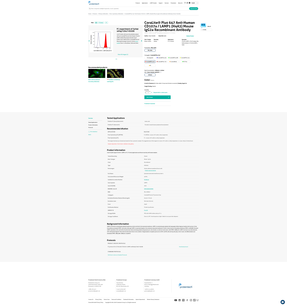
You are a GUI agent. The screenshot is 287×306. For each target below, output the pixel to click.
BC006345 (146, 179)
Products (95, 14)
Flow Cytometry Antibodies (116, 14)
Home (89, 14)
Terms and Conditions (116, 299)
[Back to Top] (278, 302)
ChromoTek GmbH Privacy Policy (95, 302)
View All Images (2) (123, 54)
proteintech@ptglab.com (94, 291)
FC (106, 22)
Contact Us (90, 299)
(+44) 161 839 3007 (121, 289)
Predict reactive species (150, 170)
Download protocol (183, 246)
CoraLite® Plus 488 (173, 57)
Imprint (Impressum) (140, 299)
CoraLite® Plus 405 (162, 57)
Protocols (90, 127)
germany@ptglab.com (149, 291)
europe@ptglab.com (121, 291)
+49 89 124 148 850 (149, 289)
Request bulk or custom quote (160, 92)
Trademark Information (128, 299)
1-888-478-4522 (92, 289)
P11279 (146, 210)
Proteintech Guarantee (149, 103)
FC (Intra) (101, 22)
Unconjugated (150, 57)
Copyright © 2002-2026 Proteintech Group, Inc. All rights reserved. (120, 302)
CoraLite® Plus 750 (162, 61)
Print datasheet (93, 131)
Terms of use (106, 299)
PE (150, 65)
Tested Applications (92, 122)
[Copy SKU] (161, 72)
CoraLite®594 (173, 61)
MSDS (89, 134)
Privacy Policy (98, 299)
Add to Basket (150, 97)
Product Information (93, 125)
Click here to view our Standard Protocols (117, 255)
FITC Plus (185, 61)
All (96, 22)
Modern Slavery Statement (153, 299)
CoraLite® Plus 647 (150, 61)
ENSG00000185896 (148, 188)
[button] (283, 302)
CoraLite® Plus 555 (185, 57)
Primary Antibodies (103, 14)
